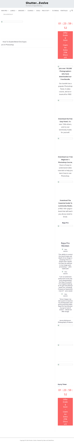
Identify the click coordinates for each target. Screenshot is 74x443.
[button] (8, 10)
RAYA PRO (4, 10)
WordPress (51, 440)
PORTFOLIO (64, 10)
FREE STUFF (45, 10)
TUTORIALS (55, 10)
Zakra (44, 440)
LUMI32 (12, 10)
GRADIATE (21, 10)
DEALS (38, 10)
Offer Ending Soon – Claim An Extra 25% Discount (65, 45)
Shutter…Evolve (37, 3)
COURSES (30, 10)
